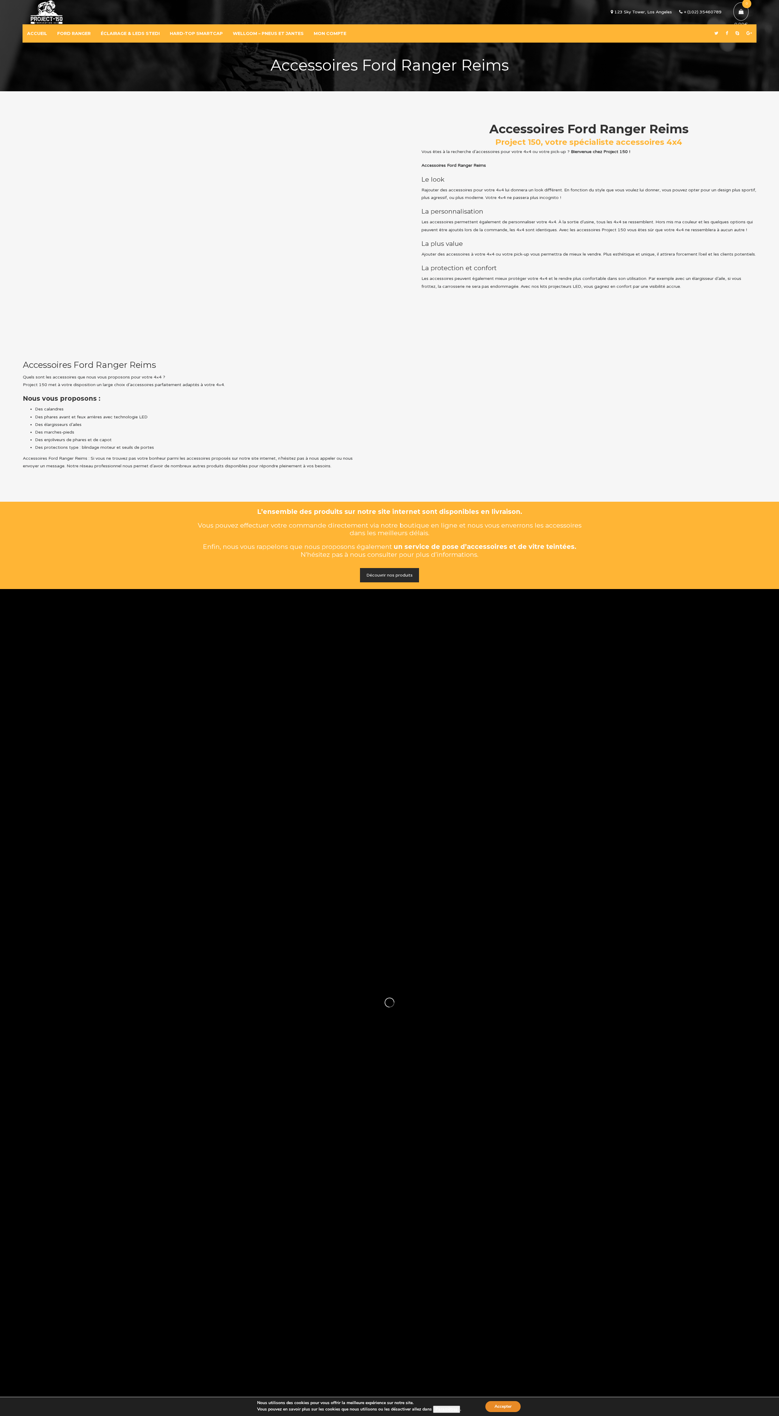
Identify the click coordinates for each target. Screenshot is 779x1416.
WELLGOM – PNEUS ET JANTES (268, 33)
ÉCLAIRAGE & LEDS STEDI (130, 33)
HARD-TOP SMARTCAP (196, 33)
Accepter (503, 1406)
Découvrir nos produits (389, 575)
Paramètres (446, 1409)
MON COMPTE (330, 33)
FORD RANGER (74, 33)
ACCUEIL (37, 33)
